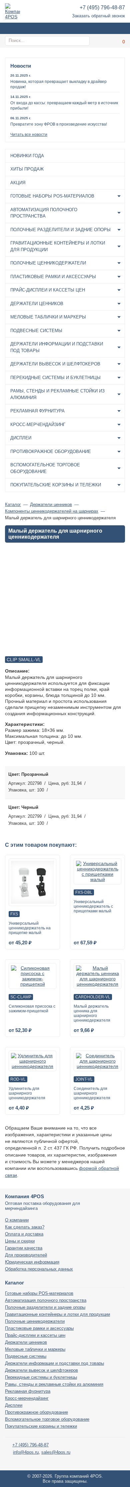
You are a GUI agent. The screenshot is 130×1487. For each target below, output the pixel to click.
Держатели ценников (36, 303)
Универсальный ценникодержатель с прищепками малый (93, 906)
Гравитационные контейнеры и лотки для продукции (57, 246)
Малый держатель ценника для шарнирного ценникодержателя (92, 1013)
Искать (83, 40)
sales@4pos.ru (55, 1452)
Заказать (118, 781)
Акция (17, 182)
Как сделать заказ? (24, 1227)
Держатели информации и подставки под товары (56, 347)
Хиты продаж (27, 169)
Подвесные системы (36, 330)
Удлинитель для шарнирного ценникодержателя (27, 1093)
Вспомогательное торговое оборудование (45, 468)
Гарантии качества (23, 1247)
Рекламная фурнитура (37, 410)
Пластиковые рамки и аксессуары (53, 276)
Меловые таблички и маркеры (48, 316)
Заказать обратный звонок (98, 15)
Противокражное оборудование (50, 451)
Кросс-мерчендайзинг (37, 424)
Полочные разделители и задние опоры (60, 229)
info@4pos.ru (26, 1452)
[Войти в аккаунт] (103, 40)
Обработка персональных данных (39, 1268)
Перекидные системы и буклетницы (55, 377)
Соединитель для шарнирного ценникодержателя (92, 1093)
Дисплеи (20, 437)
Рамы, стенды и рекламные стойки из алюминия (57, 394)
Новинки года (27, 155)
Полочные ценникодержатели (48, 262)
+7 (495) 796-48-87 (102, 7)
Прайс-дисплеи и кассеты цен (47, 289)
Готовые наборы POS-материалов (52, 196)
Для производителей (26, 1254)
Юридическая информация (32, 1261)
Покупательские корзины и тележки (55, 484)
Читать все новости (28, 134)
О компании (17, 1220)
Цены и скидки (20, 1241)
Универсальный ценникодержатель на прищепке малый (30, 928)
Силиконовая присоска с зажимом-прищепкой (32, 1008)
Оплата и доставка (24, 1234)
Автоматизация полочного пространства (43, 213)
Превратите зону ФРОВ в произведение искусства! (58, 124)
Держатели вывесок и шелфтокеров (55, 363)
